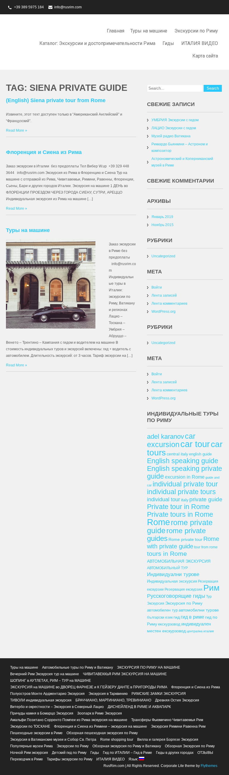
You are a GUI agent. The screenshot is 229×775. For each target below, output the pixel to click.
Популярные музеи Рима (31, 746)
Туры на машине (148, 31)
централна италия (200, 631)
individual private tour (185, 484)
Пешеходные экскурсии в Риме (36, 733)
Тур (209, 596)
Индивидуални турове (173, 574)
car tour (195, 444)
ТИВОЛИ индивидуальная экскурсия (41, 700)
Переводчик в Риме (26, 759)
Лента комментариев (169, 303)
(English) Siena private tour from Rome (56, 100)
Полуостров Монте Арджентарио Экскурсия (47, 694)
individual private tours (181, 492)
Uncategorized (163, 256)
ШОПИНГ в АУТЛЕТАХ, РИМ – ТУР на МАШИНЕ (50, 680)
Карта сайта (205, 56)
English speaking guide (182, 461)
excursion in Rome (185, 477)
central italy (177, 454)
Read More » (16, 130)
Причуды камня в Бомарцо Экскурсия (41, 713)
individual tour (163, 499)
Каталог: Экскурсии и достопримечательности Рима (97, 43)
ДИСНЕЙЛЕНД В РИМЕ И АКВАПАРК (139, 707)
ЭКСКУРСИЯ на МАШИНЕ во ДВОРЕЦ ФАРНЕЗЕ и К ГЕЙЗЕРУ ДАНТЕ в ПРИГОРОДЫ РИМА (88, 687)
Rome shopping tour (116, 739)
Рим (211, 587)
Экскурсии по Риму (196, 31)
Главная (115, 31)
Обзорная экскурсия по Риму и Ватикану (126, 746)
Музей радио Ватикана (171, 136)
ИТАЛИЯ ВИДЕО (199, 43)
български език (160, 617)
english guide (200, 454)
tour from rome (206, 547)
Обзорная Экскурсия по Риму (190, 746)
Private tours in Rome (180, 514)
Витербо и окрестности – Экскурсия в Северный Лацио (57, 707)
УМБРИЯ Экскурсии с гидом (175, 120)
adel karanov (165, 436)
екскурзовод (169, 624)
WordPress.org (163, 311)
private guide (205, 499)
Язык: (134, 759)
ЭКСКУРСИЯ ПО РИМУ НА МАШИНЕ (148, 667)
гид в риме (192, 617)
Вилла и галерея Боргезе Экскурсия (167, 739)
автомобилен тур (162, 610)
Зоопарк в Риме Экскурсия (99, 713)
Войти (156, 287)
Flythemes (208, 766)
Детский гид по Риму (69, 753)
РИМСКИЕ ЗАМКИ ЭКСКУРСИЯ (158, 694)
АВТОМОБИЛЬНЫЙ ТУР (167, 568)
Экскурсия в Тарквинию (108, 694)
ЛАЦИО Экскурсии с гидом (173, 128)
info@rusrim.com (68, 7)
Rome (158, 522)
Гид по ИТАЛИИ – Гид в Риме (127, 753)
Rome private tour (185, 539)
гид (177, 617)
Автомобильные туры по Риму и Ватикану (77, 667)
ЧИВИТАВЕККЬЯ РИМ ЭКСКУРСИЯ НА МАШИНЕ (125, 674)
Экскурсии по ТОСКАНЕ (30, 726)
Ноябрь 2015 (162, 225)
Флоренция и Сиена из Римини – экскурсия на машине (100, 726)
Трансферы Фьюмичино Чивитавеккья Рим (167, 720)
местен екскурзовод (166, 630)
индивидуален (196, 623)
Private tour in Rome (178, 507)
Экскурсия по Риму (183, 603)
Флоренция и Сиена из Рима (44, 152)
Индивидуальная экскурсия (172, 581)
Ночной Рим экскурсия (29, 753)
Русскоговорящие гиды (176, 596)
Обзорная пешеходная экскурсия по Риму (102, 733)
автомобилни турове (199, 610)
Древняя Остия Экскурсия (177, 700)
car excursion (171, 440)
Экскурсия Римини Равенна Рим (178, 726)
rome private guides (176, 534)
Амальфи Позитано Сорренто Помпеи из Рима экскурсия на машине (68, 720)
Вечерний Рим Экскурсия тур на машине (44, 674)
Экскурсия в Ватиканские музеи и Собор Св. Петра (53, 739)
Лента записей (164, 295)
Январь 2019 (162, 217)
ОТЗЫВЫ (205, 753)
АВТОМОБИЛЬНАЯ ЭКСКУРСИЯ (179, 561)
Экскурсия (155, 603)
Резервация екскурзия (183, 589)
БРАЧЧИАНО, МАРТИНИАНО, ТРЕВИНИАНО (113, 700)
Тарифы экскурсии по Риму (69, 759)
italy (184, 499)
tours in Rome (167, 553)
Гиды (168, 43)
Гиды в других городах (175, 753)
